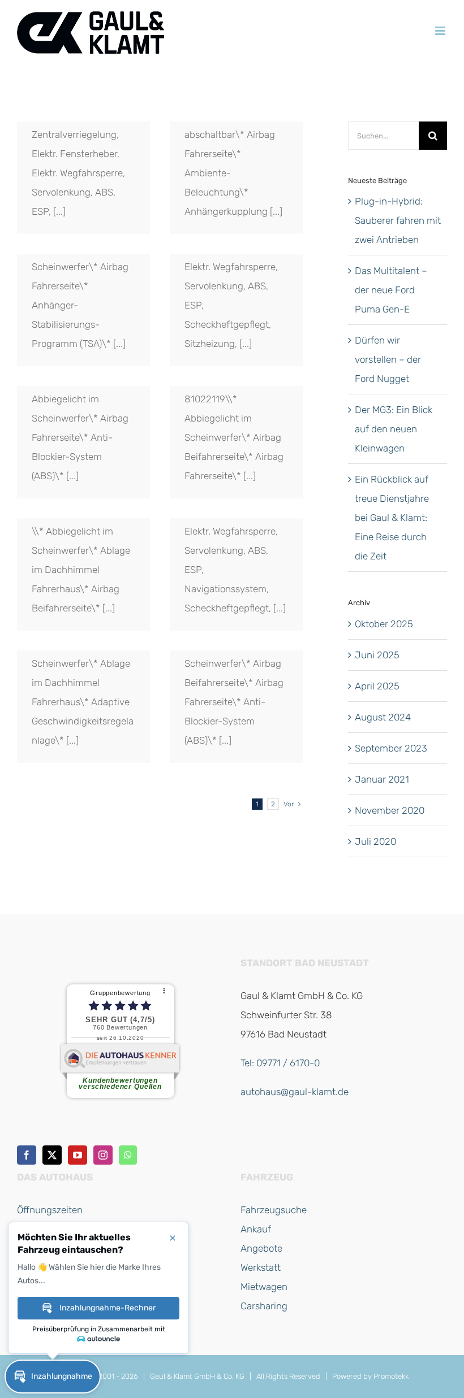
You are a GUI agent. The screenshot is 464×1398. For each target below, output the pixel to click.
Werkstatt (260, 1267)
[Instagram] (103, 1155)
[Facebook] (26, 1155)
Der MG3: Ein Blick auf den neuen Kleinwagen (393, 429)
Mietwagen (263, 1286)
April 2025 (377, 686)
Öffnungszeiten (50, 1209)
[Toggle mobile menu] (441, 31)
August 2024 (383, 717)
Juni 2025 (377, 655)
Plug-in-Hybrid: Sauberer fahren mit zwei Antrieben (398, 220)
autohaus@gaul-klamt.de (294, 1091)
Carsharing (263, 1306)
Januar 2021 (382, 779)
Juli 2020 (375, 841)
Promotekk (391, 1376)
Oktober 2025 (384, 623)
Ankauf (255, 1229)
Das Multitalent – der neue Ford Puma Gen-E (391, 290)
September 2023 (391, 748)
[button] (52, 1376)
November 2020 (389, 810)
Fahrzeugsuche (273, 1209)
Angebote (261, 1248)
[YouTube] (77, 1155)
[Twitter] (52, 1155)
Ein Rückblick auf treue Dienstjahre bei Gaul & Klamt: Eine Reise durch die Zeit (392, 518)
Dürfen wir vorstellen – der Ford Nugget (388, 359)
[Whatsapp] (128, 1155)
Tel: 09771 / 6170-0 (280, 1063)
